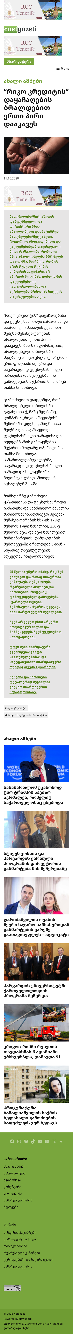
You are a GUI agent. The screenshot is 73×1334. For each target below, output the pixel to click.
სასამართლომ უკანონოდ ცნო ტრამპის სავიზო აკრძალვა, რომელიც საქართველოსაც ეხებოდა (33, 794)
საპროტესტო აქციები (21, 1239)
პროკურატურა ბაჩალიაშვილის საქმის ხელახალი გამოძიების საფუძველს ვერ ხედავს (30, 1115)
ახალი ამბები (23, 80)
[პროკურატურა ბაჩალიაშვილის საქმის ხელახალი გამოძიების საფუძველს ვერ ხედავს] (36, 1084)
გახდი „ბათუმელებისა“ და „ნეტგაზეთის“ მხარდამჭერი (35, 657)
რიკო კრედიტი (15, 708)
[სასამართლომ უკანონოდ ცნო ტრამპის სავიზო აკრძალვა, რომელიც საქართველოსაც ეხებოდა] (36, 764)
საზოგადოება (15, 1173)
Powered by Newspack (18, 1319)
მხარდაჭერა (19, 61)
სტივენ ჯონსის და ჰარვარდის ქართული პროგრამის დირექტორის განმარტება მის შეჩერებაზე (35, 860)
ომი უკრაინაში (15, 1246)
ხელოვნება (13, 1193)
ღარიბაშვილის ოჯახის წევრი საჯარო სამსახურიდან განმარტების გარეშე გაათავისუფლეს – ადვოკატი (36, 927)
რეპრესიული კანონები (22, 1253)
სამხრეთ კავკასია (18, 1200)
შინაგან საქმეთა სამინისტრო (26, 715)
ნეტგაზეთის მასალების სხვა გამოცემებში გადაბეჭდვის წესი (33, 1326)
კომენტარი (12, 1187)
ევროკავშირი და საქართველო (28, 1259)
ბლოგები (11, 1207)
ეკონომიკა (12, 1180)
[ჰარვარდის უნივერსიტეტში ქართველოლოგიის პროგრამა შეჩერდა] (36, 962)
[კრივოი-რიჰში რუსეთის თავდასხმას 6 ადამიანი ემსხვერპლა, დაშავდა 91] (36, 1023)
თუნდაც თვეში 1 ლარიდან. (33, 667)
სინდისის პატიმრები (20, 1232)
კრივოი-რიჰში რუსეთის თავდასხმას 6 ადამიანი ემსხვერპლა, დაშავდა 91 (32, 1051)
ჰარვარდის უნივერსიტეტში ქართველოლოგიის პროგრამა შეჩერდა (35, 990)
